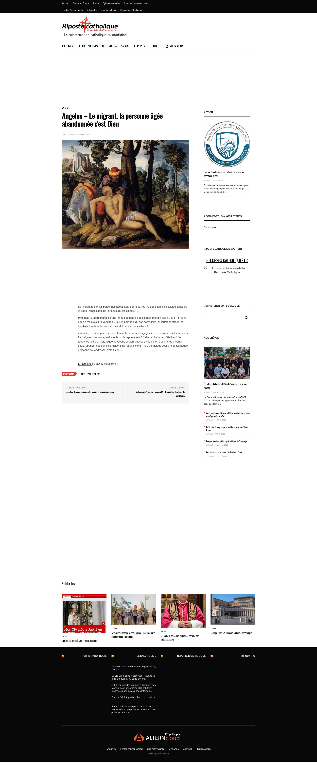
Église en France (81, 3)
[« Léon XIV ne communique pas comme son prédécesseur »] (183, 611)
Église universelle (111, 3)
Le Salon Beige (146, 655)
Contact (155, 46)
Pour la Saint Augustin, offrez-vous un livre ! (133, 698)
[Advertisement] (158, 76)
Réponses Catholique (191, 655)
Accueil (65, 3)
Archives (67, 46)
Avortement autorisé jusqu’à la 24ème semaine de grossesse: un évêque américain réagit (227, 414)
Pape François (94, 374)
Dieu (83, 374)
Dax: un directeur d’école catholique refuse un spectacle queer (224, 174)
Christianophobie (108, 9)
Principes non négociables (136, 3)
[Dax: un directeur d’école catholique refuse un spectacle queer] (227, 144)
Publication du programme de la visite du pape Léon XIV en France (227, 428)
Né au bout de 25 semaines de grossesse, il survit (133, 668)
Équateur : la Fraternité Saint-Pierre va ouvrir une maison (225, 386)
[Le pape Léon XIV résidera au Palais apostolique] (233, 609)
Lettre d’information (91, 46)
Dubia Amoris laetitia (73, 9)
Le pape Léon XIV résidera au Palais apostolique (231, 633)
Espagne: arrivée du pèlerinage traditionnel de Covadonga (226, 441)
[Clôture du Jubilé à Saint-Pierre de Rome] (84, 613)
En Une (65, 108)
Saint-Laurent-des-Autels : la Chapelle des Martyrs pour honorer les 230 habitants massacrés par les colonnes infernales (133, 687)
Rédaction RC (68, 135)
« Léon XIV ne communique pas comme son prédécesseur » (180, 637)
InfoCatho (92, 9)
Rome (96, 3)
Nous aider (176, 46)
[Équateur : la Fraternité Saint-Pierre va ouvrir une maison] (227, 363)
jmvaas (207, 180)
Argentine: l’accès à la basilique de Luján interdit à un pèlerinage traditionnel (133, 634)
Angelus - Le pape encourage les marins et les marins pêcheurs (90, 392)
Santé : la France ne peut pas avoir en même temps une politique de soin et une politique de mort (133, 709)
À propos (139, 46)
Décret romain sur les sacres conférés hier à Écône (224, 452)
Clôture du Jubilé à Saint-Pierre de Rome (79, 641)
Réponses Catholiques (131, 9)
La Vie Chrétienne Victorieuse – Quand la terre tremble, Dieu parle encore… (133, 677)
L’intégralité (85, 363)
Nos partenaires (119, 46)
